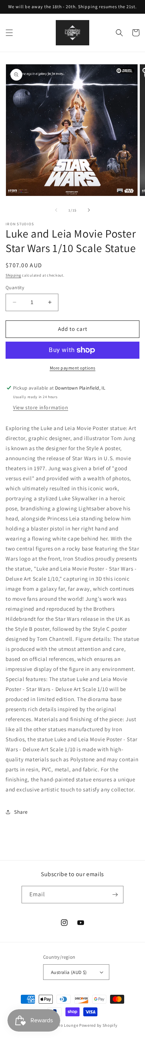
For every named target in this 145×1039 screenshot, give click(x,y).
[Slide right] (89, 210)
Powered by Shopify (98, 1025)
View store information (40, 407)
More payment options (73, 368)
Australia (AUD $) (69, 972)
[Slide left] (56, 210)
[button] (9, 33)
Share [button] (21, 812)
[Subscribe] (115, 894)
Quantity (15, 287)
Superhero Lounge (60, 1025)
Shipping (13, 275)
